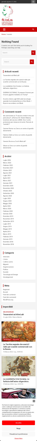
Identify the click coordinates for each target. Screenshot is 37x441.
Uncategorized (8, 277)
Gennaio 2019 (7, 239)
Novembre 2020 (8, 188)
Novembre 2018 (8, 244)
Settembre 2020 (8, 193)
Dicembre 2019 (8, 216)
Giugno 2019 (7, 226)
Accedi (5, 292)
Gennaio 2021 (7, 183)
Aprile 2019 (7, 231)
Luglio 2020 (7, 198)
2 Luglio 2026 (7, 317)
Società (5, 272)
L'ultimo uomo (8, 262)
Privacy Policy (18, 438)
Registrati (6, 289)
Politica (5, 269)
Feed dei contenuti (9, 295)
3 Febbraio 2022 (8, 384)
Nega (18, 428)
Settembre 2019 (8, 221)
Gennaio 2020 (7, 214)
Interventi (6, 257)
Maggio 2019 (7, 229)
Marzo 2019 (7, 234)
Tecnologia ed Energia (10, 274)
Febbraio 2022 (8, 165)
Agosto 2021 (7, 173)
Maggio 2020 (7, 203)
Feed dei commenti (9, 297)
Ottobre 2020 (7, 191)
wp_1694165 (18, 352)
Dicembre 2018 (8, 242)
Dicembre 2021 (8, 168)
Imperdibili (8, 307)
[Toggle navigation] (4, 29)
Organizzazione (8, 267)
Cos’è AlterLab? (20, 141)
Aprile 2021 (7, 178)
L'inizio (5, 259)
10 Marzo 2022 (8, 352)
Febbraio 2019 (8, 237)
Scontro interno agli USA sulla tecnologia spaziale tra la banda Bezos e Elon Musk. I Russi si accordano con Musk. (17, 101)
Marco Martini (17, 317)
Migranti (5, 264)
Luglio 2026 (7, 160)
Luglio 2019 (7, 224)
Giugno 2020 (7, 201)
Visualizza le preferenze (19, 434)
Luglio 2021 (7, 175)
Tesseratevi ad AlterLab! (11, 75)
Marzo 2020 (7, 209)
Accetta (18, 423)
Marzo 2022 (7, 163)
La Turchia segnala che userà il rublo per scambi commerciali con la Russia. (17, 346)
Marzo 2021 (7, 181)
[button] (34, 401)
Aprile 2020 (7, 206)
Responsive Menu (33, 1)
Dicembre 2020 (8, 186)
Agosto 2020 (7, 196)
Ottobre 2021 (7, 170)
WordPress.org (8, 300)
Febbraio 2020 (8, 211)
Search (33, 52)
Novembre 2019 (8, 219)
